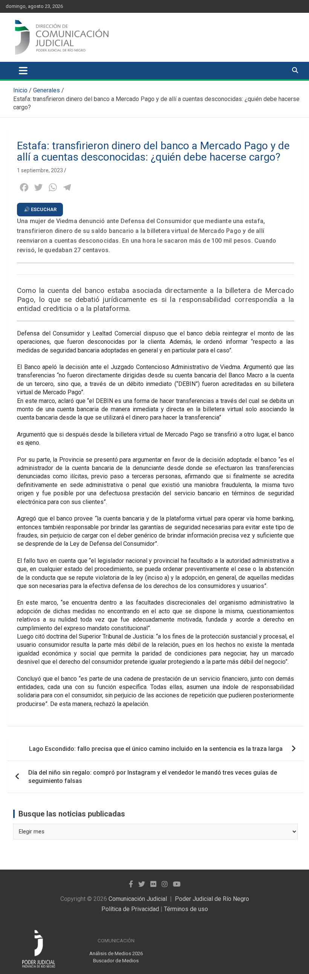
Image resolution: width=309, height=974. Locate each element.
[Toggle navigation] (23, 70)
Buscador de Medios (116, 960)
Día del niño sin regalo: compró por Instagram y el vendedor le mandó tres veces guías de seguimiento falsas (152, 776)
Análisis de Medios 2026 (116, 953)
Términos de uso (186, 909)
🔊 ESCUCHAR (40, 209)
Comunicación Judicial (138, 898)
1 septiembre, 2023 (40, 170)
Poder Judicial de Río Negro (212, 898)
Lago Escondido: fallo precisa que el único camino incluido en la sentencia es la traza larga (156, 748)
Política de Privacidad (130, 909)
